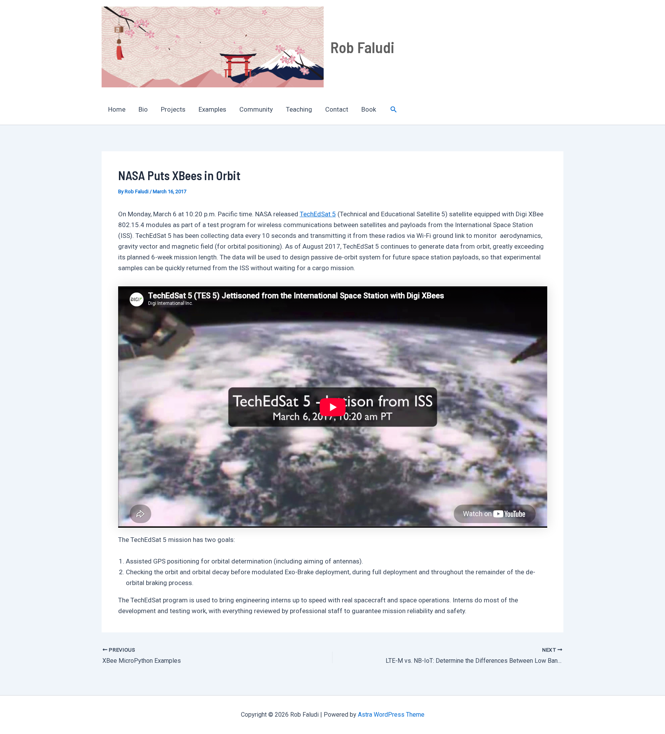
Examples (212, 109)
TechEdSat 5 (318, 214)
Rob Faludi (362, 47)
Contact (336, 109)
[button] (393, 109)
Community (256, 109)
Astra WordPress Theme (391, 714)
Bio (143, 109)
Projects (173, 109)
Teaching (299, 109)
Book (368, 109)
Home (116, 109)
